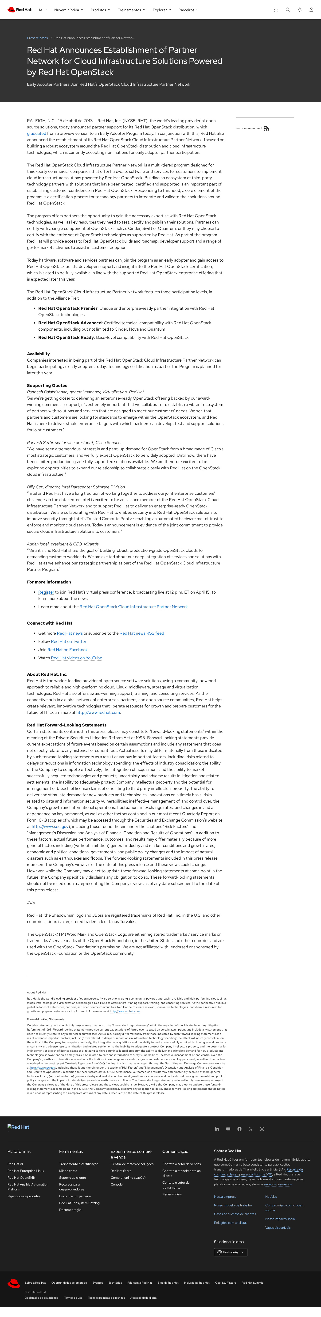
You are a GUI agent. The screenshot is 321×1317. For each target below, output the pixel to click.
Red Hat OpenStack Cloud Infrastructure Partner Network (134, 606)
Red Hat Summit (252, 1283)
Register (46, 592)
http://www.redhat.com (98, 712)
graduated (36, 133)
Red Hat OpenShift (21, 1177)
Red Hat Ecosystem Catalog (79, 1203)
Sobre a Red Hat (35, 1283)
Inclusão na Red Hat (197, 1283)
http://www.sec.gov (50, 826)
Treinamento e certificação (78, 1164)
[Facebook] (239, 1130)
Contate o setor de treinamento (176, 1185)
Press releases (37, 38)
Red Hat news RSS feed (142, 633)
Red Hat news (70, 633)
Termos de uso (73, 1298)
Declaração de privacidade (41, 1298)
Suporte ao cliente (72, 1177)
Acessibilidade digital (143, 1298)
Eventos (98, 1283)
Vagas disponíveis (277, 1227)
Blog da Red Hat (168, 1283)
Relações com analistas (230, 1222)
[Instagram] (262, 1130)
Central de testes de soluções (132, 1164)
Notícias (271, 1196)
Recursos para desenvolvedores (71, 1186)
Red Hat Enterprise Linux (26, 1171)
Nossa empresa (225, 1196)
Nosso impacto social (280, 1219)
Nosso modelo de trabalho (233, 1205)
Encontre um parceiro (75, 1196)
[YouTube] (228, 1130)
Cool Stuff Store (225, 1283)
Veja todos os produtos (24, 1196)
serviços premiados (278, 1184)
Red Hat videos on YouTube (76, 657)
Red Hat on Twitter (68, 641)
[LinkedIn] (217, 1130)
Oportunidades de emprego (69, 1283)
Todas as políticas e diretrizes (106, 1298)
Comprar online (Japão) (128, 1177)
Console (117, 1184)
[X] (251, 1130)
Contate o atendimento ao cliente (181, 1173)
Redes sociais (172, 1194)
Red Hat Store (121, 1171)
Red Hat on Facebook (67, 649)
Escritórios (115, 1283)
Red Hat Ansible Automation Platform (28, 1186)
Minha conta (68, 1171)
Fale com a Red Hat (139, 1283)
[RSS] (267, 128)
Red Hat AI (15, 1164)
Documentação (70, 1210)
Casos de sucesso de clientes (235, 1214)
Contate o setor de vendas (181, 1164)
